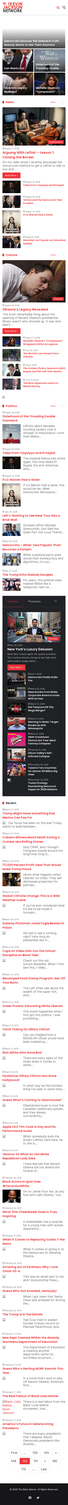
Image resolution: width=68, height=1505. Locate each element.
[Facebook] (30, 1498)
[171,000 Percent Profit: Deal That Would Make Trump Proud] (11, 879)
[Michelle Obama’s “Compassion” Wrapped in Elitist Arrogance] (49, 84)
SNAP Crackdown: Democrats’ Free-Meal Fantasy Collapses (42, 740)
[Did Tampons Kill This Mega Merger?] (16, 709)
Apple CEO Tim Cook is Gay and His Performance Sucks (29, 1129)
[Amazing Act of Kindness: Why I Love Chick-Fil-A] (4, 1276)
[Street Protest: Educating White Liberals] (4, 1011)
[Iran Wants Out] (17, 60)
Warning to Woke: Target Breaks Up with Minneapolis (43, 725)
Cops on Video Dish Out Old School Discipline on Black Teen (28, 953)
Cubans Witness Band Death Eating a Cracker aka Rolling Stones (31, 839)
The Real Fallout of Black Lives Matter (30, 1396)
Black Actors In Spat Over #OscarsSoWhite (21, 1183)
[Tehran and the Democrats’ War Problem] (11, 201)
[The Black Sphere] (12, 7)
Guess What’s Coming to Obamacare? (32, 1100)
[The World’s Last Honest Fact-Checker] (11, 355)
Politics (11, 406)
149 (13, 1461)
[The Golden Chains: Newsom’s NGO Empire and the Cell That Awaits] (11, 370)
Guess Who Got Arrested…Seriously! (29, 1291)
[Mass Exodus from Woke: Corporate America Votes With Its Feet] (16, 693)
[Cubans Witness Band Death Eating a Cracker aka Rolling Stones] (4, 847)
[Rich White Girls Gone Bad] (4, 1058)
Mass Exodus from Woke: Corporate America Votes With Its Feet (44, 695)
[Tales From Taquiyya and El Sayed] (11, 187)
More (53, 102)
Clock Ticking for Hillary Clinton (26, 1029)
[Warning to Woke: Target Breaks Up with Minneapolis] (16, 723)
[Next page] (63, 102)
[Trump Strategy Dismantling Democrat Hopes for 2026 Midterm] (9, 780)
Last (44, 1469)
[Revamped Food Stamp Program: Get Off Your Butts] (4, 988)
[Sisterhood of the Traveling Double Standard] (49, 60)
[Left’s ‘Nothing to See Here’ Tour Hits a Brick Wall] (11, 529)
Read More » (11, 175)
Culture (11, 255)
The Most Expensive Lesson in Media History (40, 384)
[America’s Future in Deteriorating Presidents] (4, 1433)
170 (23, 1469)
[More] (55, 601)
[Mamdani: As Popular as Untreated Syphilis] (11, 242)
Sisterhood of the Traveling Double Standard (47, 68)
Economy (13, 601)
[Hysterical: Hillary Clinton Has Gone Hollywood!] (4, 1085)
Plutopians (34, 601)
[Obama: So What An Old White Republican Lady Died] (4, 1163)
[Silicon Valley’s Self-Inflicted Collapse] (16, 755)
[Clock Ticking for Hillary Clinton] (4, 1034)
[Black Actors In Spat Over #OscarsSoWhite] (11, 1196)
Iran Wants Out (14, 68)
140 (46, 1452)
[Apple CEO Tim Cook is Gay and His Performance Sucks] (4, 1136)
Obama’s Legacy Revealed (15, 89)
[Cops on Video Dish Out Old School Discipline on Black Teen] (4, 960)
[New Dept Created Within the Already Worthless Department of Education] (4, 1347)
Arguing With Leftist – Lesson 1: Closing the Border (28, 155)
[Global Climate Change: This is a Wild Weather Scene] (4, 905)
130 (35, 1452)
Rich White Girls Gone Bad (22, 1052)
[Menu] (64, 8)
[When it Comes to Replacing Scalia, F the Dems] (4, 1249)
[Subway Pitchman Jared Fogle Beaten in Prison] (4, 933)
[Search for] (58, 8)
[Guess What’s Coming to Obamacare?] (4, 1105)
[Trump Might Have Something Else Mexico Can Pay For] (4, 823)
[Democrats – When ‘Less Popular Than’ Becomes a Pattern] (11, 559)
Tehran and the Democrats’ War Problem (42, 201)
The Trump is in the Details (22, 1314)
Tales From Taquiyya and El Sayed (43, 185)
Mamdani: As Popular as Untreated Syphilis (44, 242)
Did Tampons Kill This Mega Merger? (41, 708)
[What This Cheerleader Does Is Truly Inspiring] (4, 1221)
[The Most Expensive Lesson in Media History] (11, 384)
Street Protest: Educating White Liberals (32, 1006)
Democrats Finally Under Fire (43, 678)
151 (36, 1461)
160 (54, 1461)
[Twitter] (38, 1498)
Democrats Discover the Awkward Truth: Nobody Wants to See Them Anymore (31, 43)
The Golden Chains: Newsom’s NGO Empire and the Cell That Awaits (44, 370)
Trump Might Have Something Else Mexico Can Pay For (28, 815)
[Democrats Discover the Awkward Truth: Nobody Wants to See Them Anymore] (33, 32)
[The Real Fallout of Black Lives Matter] (11, 1407)
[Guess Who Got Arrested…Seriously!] (4, 1296)
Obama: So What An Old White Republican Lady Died (25, 1156)
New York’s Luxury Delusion (30, 649)
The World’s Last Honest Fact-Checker (41, 355)
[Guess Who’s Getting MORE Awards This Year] (4, 1378)
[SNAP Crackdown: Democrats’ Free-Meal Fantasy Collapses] (16, 739)
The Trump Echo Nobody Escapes (27, 575)
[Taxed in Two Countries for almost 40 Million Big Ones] (16, 769)
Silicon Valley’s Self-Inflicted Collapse (40, 754)
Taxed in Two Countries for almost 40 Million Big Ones (42, 771)
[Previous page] (59, 102)
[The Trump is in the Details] (4, 1319)
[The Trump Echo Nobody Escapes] (11, 584)
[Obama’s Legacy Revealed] (17, 84)
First (14, 1452)
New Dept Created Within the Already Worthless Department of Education (30, 1340)
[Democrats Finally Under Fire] (16, 679)
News (10, 102)
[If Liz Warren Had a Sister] (11, 221)
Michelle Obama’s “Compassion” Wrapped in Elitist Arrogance (48, 93)
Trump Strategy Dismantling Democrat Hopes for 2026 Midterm (42, 786)
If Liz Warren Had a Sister (38, 214)
